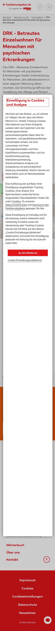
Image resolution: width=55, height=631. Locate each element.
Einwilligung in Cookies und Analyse (25, 102)
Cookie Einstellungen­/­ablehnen (25, 260)
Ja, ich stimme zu (27, 252)
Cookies (16, 201)
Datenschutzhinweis (16, 204)
